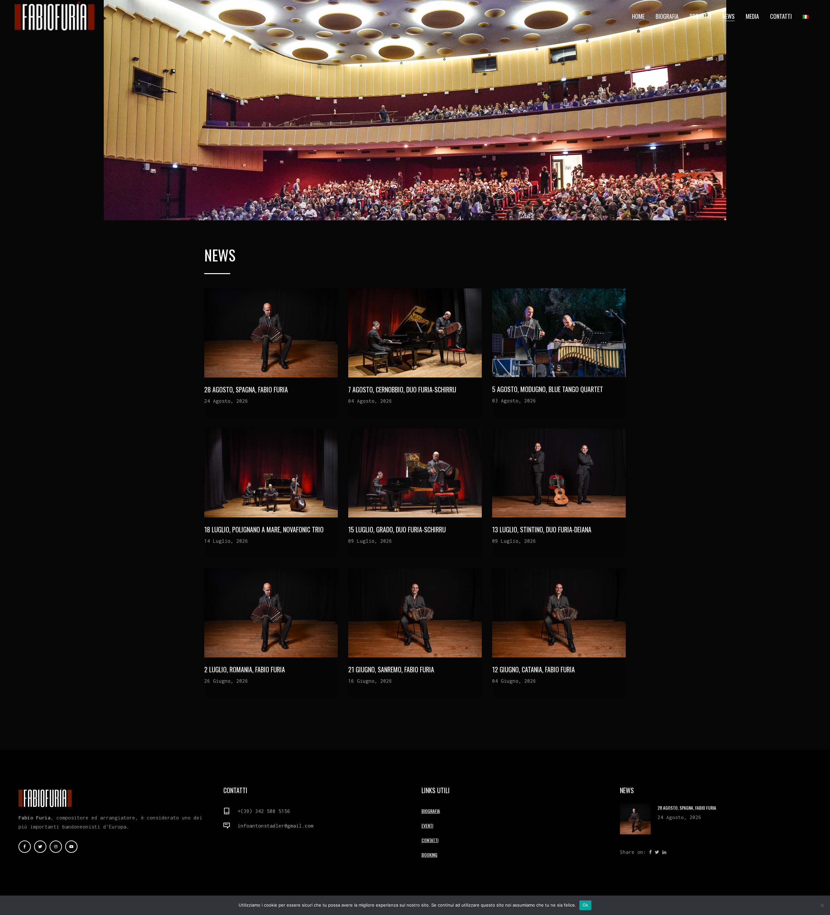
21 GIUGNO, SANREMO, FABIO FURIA (391, 669)
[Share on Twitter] (657, 851)
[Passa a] (806, 16)
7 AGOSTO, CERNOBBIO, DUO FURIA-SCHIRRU (402, 389)
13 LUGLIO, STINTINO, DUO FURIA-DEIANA (541, 529)
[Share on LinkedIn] (664, 851)
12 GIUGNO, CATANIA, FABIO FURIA (533, 669)
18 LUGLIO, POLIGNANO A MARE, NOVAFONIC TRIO (264, 529)
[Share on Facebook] (650, 851)
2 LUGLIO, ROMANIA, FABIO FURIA (244, 669)
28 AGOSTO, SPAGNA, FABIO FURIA (246, 389)
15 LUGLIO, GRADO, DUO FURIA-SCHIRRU (397, 529)
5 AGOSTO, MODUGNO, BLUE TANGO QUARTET (547, 389)
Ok (585, 905)
